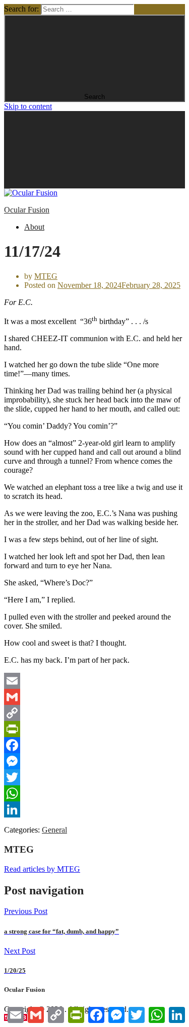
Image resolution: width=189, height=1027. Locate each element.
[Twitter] (94, 777)
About (34, 227)
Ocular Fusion (26, 210)
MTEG (45, 276)
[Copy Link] (94, 713)
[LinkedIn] (94, 809)
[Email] (94, 681)
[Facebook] (94, 745)
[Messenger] (94, 761)
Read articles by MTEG (42, 869)
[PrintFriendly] (94, 729)
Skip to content (28, 106)
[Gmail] (94, 697)
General (54, 830)
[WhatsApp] (94, 793)
